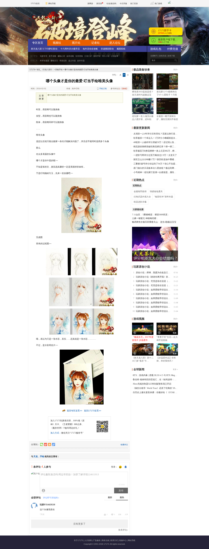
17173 (32, 70)
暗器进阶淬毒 (140, 202)
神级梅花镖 (151, 218)
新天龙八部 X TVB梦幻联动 (44, 49)
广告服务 (96, 540)
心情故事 (114, 56)
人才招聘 (88, 540)
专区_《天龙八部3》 (44, 70)
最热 (122, 497)
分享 (126, 514)
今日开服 (123, 3)
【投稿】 (124, 89)
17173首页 (35, 3)
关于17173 (78, 540)
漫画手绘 (97, 56)
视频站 (57, 42)
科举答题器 (44, 61)
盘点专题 (72, 61)
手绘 (42, 456)
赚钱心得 (61, 56)
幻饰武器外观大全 (142, 197)
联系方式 (114, 540)
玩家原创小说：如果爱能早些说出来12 (154, 290)
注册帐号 (154, 56)
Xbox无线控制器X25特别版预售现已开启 (152, 384)
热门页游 (134, 3)
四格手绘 (59, 70)
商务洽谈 (105, 540)
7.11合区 (136, 215)
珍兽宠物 (79, 56)
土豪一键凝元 (138, 218)
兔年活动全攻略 (90, 49)
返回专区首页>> (74, 410)
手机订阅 (103, 89)
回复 (119, 514)
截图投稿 (121, 49)
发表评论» (123, 530)
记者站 (95, 42)
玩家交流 (43, 56)
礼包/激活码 (111, 3)
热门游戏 (158, 3)
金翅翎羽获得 (140, 191)
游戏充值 (162, 56)
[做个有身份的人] (120, 467)
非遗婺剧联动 (107, 49)
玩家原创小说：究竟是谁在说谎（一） (154, 285)
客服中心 (123, 540)
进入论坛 (114, 42)
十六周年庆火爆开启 (70, 49)
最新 (110, 497)
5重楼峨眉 (147, 215)
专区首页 (37, 42)
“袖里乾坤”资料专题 (163, 197)
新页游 (99, 3)
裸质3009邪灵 (161, 215)
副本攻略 (70, 56)
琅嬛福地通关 (156, 191)
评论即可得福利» (51, 498)
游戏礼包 (155, 48)
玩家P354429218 (47, 504)
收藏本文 (124, 445)
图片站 (76, 42)
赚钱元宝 (54, 61)
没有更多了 (79, 523)
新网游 (90, 3)
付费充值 (172, 48)
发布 (121, 490)
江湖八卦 (88, 56)
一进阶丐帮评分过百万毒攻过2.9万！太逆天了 (155, 155)
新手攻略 (52, 56)
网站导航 (52, 3)
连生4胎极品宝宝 (168, 222)
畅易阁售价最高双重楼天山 (145, 222)
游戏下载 (171, 56)
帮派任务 (63, 61)
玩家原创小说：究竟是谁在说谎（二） (154, 281)
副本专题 (81, 61)
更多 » (175, 369)
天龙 (36, 456)
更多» (175, 70)
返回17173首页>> (92, 410)
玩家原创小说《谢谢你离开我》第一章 (154, 277)
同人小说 (105, 56)
